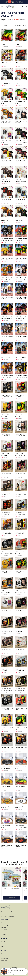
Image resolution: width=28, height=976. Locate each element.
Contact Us (3, 934)
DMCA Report (10, 969)
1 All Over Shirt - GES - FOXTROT (11, 888)
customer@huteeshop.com (7, 916)
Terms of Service (5, 956)
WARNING (3, 963)
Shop (2, 922)
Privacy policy (4, 953)
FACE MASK (4, 929)
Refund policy (4, 960)
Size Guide (3, 927)
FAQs (2, 932)
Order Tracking (4, 925)
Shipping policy (4, 958)
